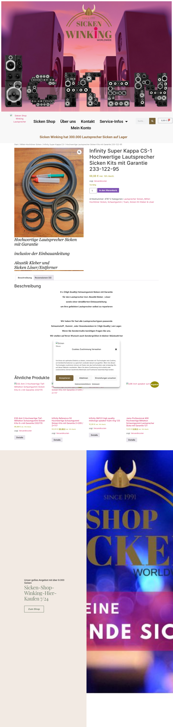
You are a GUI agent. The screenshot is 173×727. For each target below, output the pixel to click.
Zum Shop (34, 609)
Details (19, 437)
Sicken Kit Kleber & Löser (142, 202)
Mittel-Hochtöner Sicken (31, 144)
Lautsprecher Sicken (133, 199)
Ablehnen (83, 378)
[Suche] (152, 121)
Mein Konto (81, 128)
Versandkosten (100, 181)
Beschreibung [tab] (25, 277)
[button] (116, 349)
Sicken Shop (44, 121)
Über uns (68, 121)
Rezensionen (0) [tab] (43, 277)
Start (16, 144)
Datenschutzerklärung (83, 384)
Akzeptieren (64, 378)
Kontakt (88, 121)
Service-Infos (111, 121)
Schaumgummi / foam (118, 202)
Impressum (96, 384)
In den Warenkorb (108, 190)
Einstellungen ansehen (105, 378)
